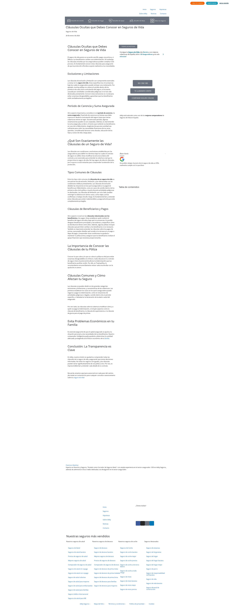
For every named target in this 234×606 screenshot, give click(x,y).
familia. (107, 338)
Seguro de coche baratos (128, 552)
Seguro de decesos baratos (103, 552)
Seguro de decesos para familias (105, 582)
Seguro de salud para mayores (78, 582)
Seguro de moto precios (128, 589)
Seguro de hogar (152, 556)
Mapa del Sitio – (99, 604)
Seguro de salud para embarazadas (80, 586)
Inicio (144, 9)
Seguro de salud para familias (78, 590)
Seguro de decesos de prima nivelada (107, 573)
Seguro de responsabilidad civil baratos (155, 574)
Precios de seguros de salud (77, 556)
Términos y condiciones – (117, 604)
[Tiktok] (147, 523)
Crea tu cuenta (197, 3)
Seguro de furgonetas (153, 552)
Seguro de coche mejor (128, 556)
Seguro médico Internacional (78, 594)
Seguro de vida (151, 579)
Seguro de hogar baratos (155, 561)
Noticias (153, 14)
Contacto (163, 14)
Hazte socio (212, 3)
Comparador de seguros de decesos (106, 565)
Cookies (151, 604)
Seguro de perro (152, 569)
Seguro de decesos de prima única (106, 577)
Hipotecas (162, 9)
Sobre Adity (143, 14)
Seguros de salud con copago (78, 573)
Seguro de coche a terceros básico (129, 566)
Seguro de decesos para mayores (105, 586)
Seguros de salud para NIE (77, 598)
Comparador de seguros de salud (79, 565)
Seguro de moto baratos (128, 581)
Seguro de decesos (100, 548)
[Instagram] (142, 523)
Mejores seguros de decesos (104, 556)
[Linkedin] (151, 523)
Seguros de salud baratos (77, 552)
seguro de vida (78, 378)
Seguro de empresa (153, 548)
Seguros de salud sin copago (78, 569)
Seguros (153, 9)
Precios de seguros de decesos (104, 561)
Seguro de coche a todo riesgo (128, 572)
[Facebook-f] (138, 523)
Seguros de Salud (74, 548)
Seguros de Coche (126, 548)
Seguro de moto (125, 577)
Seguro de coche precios (128, 561)
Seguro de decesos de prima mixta (106, 569)
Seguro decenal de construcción (152, 588)
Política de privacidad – (137, 604)
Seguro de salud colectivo (77, 577)
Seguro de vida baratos (154, 583)
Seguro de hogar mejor (154, 565)
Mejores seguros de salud (77, 561)
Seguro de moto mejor (128, 585)
